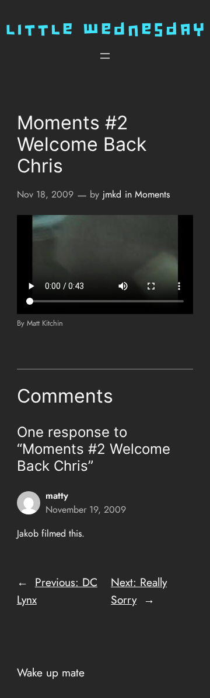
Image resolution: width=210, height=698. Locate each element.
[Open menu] (105, 56)
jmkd (112, 194)
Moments (152, 194)
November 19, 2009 (86, 509)
